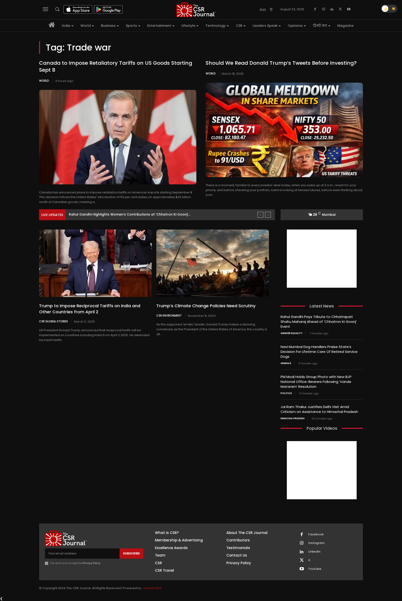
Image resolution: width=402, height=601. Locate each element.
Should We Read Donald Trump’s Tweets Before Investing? (281, 63)
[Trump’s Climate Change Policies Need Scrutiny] (212, 263)
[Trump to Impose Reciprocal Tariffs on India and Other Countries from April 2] (95, 263)
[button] (57, 9)
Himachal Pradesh (293, 418)
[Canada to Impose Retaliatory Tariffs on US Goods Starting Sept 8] (117, 137)
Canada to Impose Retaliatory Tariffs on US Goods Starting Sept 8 (115, 66)
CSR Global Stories (53, 321)
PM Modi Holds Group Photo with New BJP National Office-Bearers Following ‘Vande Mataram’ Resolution (316, 381)
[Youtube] (348, 9)
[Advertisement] (322, 259)
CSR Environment (169, 315)
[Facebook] (315, 9)
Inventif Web (152, 588)
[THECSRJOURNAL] (196, 9)
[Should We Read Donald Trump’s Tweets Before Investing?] (284, 130)
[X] (340, 9)
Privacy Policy (91, 563)
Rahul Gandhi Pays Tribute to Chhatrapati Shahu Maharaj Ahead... (125, 214)
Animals (286, 363)
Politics (286, 393)
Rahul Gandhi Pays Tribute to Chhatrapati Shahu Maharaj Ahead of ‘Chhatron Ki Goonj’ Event (319, 321)
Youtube (314, 569)
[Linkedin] (332, 9)
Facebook (316, 534)
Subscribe (131, 553)
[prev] (260, 215)
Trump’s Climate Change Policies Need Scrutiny (205, 306)
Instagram (316, 543)
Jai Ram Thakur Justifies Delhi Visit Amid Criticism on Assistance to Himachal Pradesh (319, 409)
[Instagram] (323, 9)
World (44, 81)
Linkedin (314, 552)
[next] (268, 215)
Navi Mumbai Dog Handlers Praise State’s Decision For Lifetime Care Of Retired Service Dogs (319, 351)
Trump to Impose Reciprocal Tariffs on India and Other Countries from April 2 (89, 308)
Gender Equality (291, 333)
